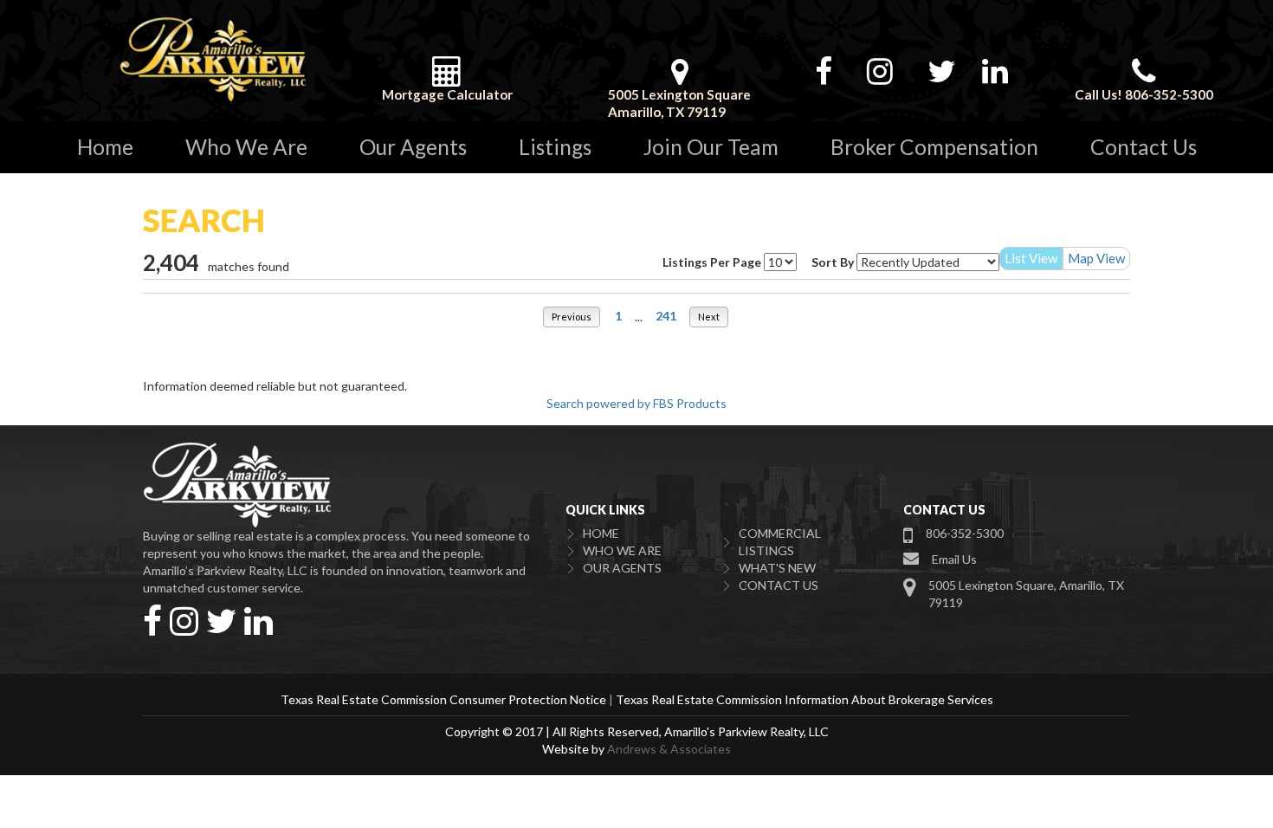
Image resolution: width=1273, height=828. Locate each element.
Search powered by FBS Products (636, 403)
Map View (1096, 258)
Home (105, 146)
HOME (601, 533)
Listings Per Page (711, 262)
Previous (571, 316)
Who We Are (246, 146)
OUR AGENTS (622, 567)
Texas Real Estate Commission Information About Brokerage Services (804, 699)
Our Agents (413, 146)
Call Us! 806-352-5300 (1144, 94)
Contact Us (1143, 146)
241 (666, 315)
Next (709, 316)
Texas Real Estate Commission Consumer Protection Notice (443, 699)
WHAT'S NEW (777, 567)
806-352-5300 (965, 533)
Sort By (832, 262)
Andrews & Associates (669, 748)
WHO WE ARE (622, 550)
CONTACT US (778, 585)
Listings (555, 146)
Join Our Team (711, 146)
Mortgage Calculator (447, 94)
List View (1031, 258)
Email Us (954, 559)
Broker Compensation (934, 146)
